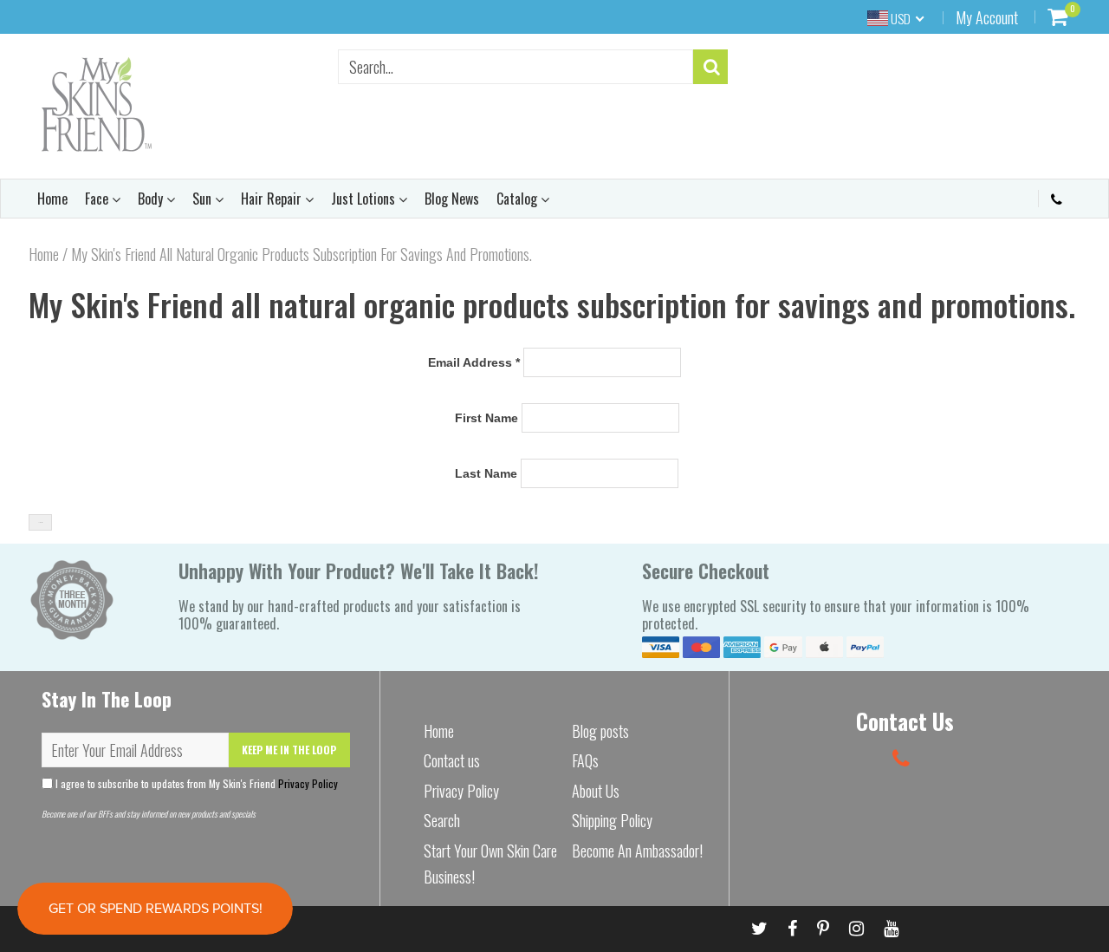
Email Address (474, 362)
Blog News (452, 198)
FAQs (585, 760)
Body (152, 198)
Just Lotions (365, 198)
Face (98, 198)
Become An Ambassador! (637, 850)
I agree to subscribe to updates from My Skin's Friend (195, 783)
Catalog (518, 198)
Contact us (452, 760)
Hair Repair (273, 198)
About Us (595, 790)
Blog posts (600, 731)
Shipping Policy (612, 820)
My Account (987, 17)
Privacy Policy (308, 783)
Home (52, 198)
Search (442, 820)
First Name (486, 418)
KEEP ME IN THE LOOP (289, 749)
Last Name (486, 473)
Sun (203, 198)
